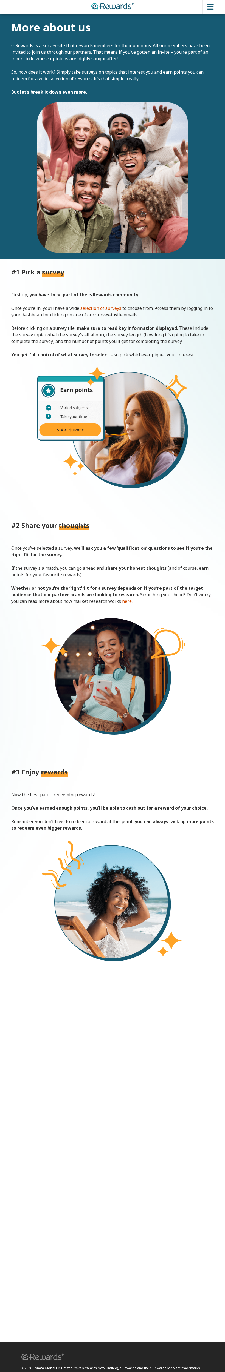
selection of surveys (100, 308)
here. (127, 601)
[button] (40, 1357)
